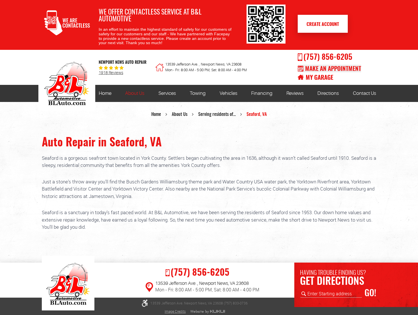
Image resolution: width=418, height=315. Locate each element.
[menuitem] (105, 93)
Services (167, 93)
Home (105, 93)
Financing (261, 93)
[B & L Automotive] (66, 85)
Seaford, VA (257, 114)
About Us (134, 93)
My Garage (319, 78)
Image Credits (175, 311)
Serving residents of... (217, 114)
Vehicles (228, 93)
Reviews (295, 93)
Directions (328, 93)
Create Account (323, 24)
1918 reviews (111, 73)
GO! (370, 293)
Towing (198, 93)
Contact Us (364, 93)
